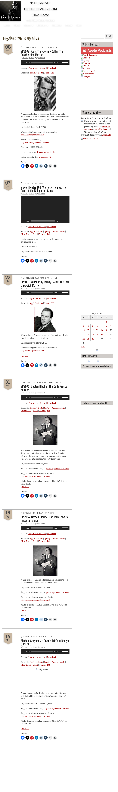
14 (102, 330)
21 (102, 334)
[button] (45, 209)
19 (93, 334)
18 (88, 334)
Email (46, 73)
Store (78, 25)
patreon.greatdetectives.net (57, 468)
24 (84, 339)
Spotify (47, 231)
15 (106, 330)
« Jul (83, 346)
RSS (52, 73)
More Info (106, 135)
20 (97, 334)
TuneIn (42, 234)
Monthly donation (102, 129)
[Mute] (60, 62)
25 (88, 339)
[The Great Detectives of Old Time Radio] (10, 11)
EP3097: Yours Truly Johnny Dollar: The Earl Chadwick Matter (45, 283)
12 (93, 330)
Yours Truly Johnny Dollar (48, 47)
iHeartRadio (26, 234)
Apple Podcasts (36, 73)
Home (7, 25)
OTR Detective (30, 47)
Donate (68, 25)
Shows (27, 25)
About (17, 25)
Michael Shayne (28, 637)
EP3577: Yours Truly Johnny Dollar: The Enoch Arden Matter (42, 53)
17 (83, 334)
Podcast (37, 47)
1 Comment (41, 393)
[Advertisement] (97, 93)
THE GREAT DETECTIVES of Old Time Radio (40, 9)
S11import (51, 382)
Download (51, 68)
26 (93, 339)
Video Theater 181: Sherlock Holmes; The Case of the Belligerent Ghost (43, 189)
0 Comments (41, 58)
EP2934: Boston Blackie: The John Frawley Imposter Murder (44, 519)
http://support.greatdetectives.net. (35, 476)
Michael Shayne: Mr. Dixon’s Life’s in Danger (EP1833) (45, 642)
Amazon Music (58, 231)
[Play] (24, 62)
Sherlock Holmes (28, 183)
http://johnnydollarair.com (32, 135)
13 (97, 330)
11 (88, 330)
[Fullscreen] (66, 221)
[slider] (65, 62)
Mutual (35, 637)
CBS (24, 47)
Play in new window (37, 68)
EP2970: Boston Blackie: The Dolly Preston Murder (44, 388)
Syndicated (58, 382)
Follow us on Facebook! (94, 403)
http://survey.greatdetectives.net (35, 142)
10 (84, 330)
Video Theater (39, 183)
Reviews (41, 25)
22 (106, 334)
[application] (45, 62)
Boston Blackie (27, 382)
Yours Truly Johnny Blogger (29, 58)
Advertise (56, 25)
